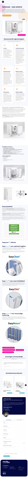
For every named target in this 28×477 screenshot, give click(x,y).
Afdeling (4, 437)
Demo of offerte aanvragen (7, 15)
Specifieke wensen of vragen (7, 445)
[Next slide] (26, 194)
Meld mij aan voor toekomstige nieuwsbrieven (11, 453)
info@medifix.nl (7, 409)
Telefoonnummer (5, 433)
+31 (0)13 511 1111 (7, 410)
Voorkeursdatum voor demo (7, 441)
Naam (4, 422)
